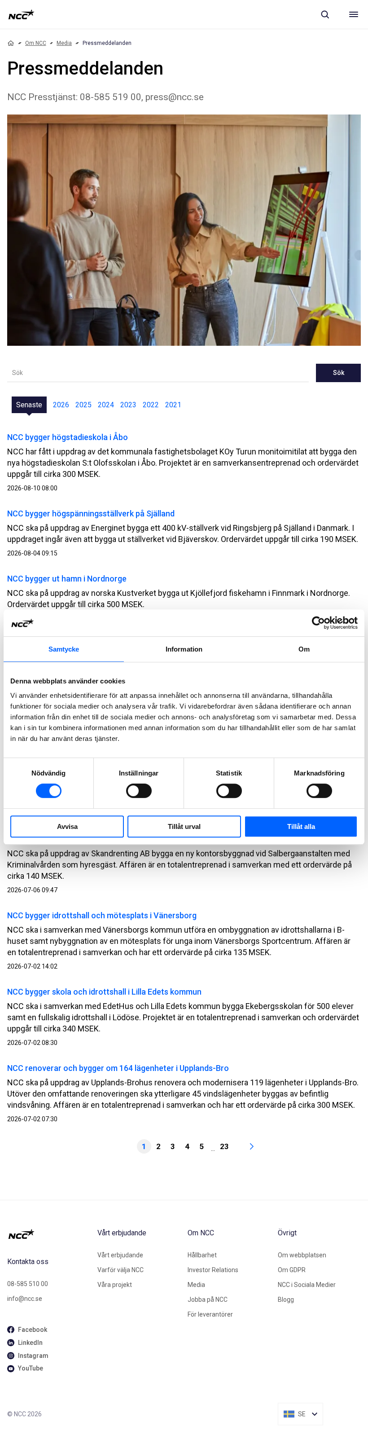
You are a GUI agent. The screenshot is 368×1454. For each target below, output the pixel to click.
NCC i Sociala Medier (307, 1284)
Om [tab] (304, 649)
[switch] (139, 791)
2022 (151, 405)
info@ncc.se (24, 1298)
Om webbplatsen (302, 1255)
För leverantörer (210, 1314)
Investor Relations (213, 1269)
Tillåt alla (301, 826)
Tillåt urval (184, 826)
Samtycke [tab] (63, 649)
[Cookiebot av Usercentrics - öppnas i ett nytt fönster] (318, 623)
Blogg (286, 1299)
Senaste (29, 405)
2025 (83, 405)
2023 (128, 405)
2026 (61, 405)
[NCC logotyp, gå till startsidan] (21, 14)
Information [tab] (184, 649)
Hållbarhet (202, 1255)
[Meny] (353, 14)
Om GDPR (292, 1269)
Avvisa (67, 826)
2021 (173, 405)
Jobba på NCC (208, 1299)
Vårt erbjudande (120, 1255)
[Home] (10, 43)
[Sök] (325, 14)
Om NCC (35, 43)
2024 (106, 405)
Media (64, 43)
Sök (338, 372)
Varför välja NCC (120, 1269)
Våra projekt (114, 1284)
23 (224, 1146)
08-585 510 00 (27, 1283)
